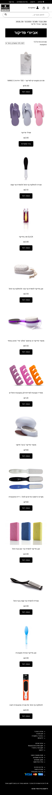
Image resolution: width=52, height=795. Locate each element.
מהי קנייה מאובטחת (37, 772)
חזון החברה (39, 734)
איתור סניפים (39, 743)
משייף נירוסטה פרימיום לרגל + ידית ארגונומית (26, 497)
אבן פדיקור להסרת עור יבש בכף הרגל (26, 549)
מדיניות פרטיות (38, 767)
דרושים (32, 2)
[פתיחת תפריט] (48, 7)
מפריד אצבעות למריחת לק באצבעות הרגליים (26, 393)
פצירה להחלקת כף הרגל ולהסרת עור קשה (26, 185)
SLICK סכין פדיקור (26, 237)
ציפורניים (28, 21)
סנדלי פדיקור (26, 132)
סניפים (40, 2)
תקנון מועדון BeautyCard (35, 746)
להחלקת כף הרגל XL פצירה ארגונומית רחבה (26, 705)
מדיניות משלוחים (22, 2)
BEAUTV (40, 738)
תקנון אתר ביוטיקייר (37, 748)
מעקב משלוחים (38, 760)
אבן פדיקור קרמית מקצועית (26, 653)
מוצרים (35, 21)
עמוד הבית (43, 21)
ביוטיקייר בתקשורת (37, 736)
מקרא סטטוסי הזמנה (37, 755)
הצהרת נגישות (39, 769)
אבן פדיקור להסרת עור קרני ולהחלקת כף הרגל (26, 289)
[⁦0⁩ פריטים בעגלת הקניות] (44, 8)
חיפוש (5, 14)
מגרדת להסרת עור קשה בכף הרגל (26, 601)
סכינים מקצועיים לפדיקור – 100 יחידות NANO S (26, 80)
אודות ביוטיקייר (38, 731)
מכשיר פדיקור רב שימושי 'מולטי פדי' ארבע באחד (26, 341)
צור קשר (11, 2)
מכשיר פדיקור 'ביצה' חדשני (26, 445)
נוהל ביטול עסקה (38, 762)
